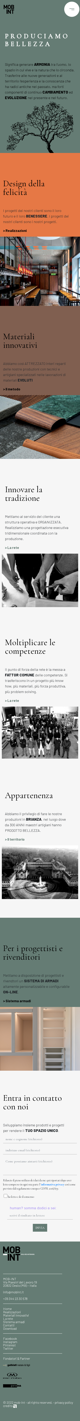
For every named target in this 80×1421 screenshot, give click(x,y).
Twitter (8, 1348)
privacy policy (64, 1402)
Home (7, 1309)
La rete (13, 547)
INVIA (40, 1228)
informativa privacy (52, 1184)
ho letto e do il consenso (20, 1197)
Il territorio (16, 839)
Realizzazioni (16, 230)
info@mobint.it (13, 1292)
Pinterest (9, 1345)
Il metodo (13, 389)
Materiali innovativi (16, 1315)
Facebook (10, 1338)
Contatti (9, 1325)
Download (10, 1328)
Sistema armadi (18, 1001)
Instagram (10, 1342)
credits (8, 1406)
